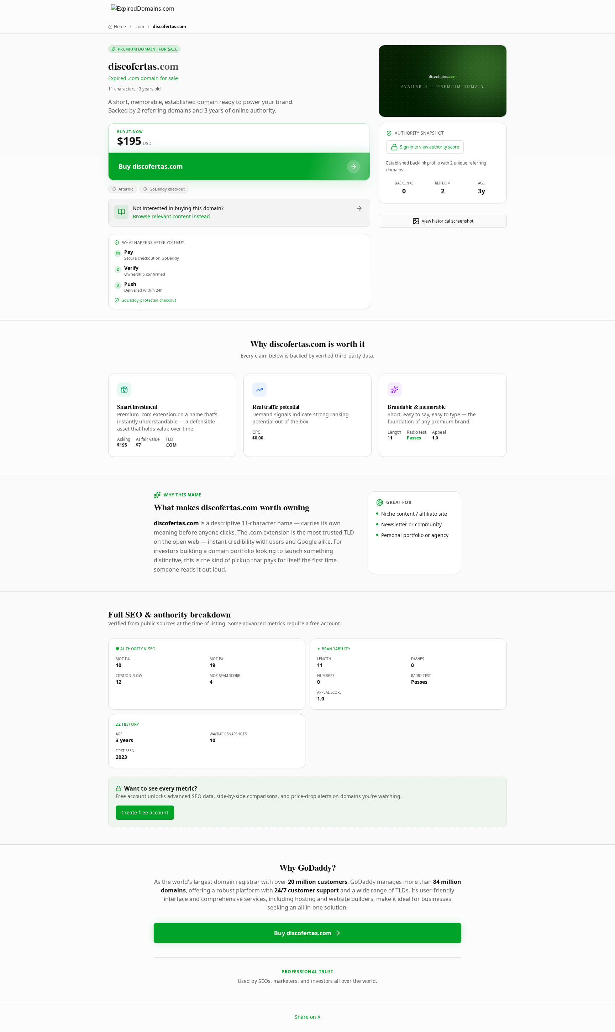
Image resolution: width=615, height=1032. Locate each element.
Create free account (144, 812)
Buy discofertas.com (303, 933)
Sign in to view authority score (429, 147)
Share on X (307, 1016)
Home (120, 27)
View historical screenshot (447, 221)
